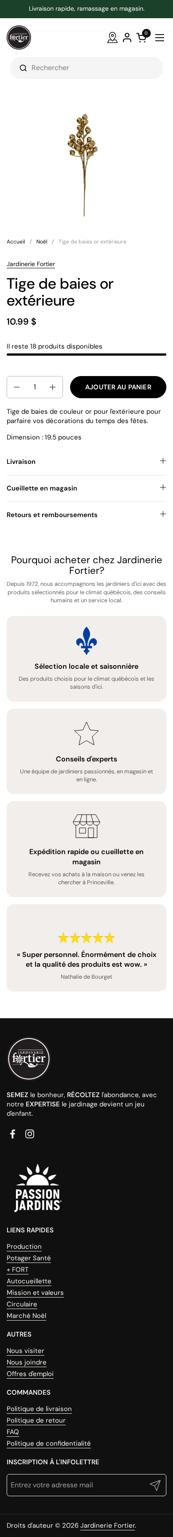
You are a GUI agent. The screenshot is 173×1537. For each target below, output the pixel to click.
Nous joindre (27, 1362)
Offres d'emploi (30, 1373)
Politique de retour (36, 1420)
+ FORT (17, 1269)
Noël (41, 241)
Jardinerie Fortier (31, 264)
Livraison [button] (21, 461)
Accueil (16, 241)
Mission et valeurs (35, 1292)
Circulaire (22, 1304)
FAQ (13, 1431)
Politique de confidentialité (49, 1443)
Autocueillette (29, 1281)
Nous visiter (25, 1350)
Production (24, 1246)
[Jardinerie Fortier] (19, 37)
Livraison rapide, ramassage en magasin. (87, 8)
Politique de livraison (39, 1408)
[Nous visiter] (112, 37)
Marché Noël (26, 1315)
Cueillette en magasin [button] (42, 488)
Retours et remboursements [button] (52, 514)
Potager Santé (29, 1258)
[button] (16, 387)
